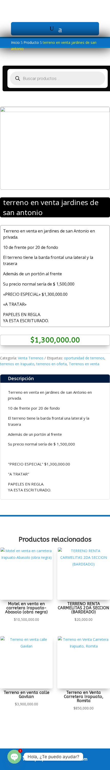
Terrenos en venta (84, 363)
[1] (55, 110)
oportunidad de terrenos (84, 358)
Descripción (21, 378)
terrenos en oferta (51, 363)
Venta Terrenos (30, 358)
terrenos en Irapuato (17, 363)
